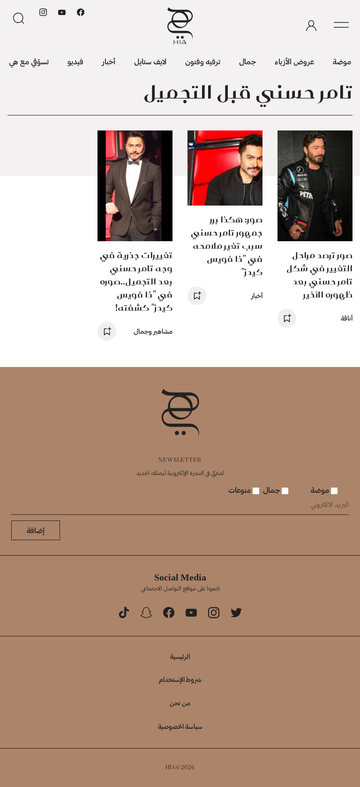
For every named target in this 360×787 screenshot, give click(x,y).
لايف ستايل (150, 61)
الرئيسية (180, 656)
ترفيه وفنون (202, 61)
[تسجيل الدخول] (311, 26)
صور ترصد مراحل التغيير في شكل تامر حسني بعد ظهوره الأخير (319, 274)
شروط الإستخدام (180, 679)
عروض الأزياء (294, 61)
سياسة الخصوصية (180, 726)
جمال (247, 61)
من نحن (180, 703)
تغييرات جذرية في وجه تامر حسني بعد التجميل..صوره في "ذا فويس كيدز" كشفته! (136, 281)
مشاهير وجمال (153, 331)
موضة (342, 61)
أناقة (346, 318)
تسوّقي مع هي (29, 61)
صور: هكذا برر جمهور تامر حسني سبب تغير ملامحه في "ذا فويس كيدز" (226, 246)
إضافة (36, 530)
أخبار (108, 61)
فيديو (75, 61)
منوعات (240, 489)
